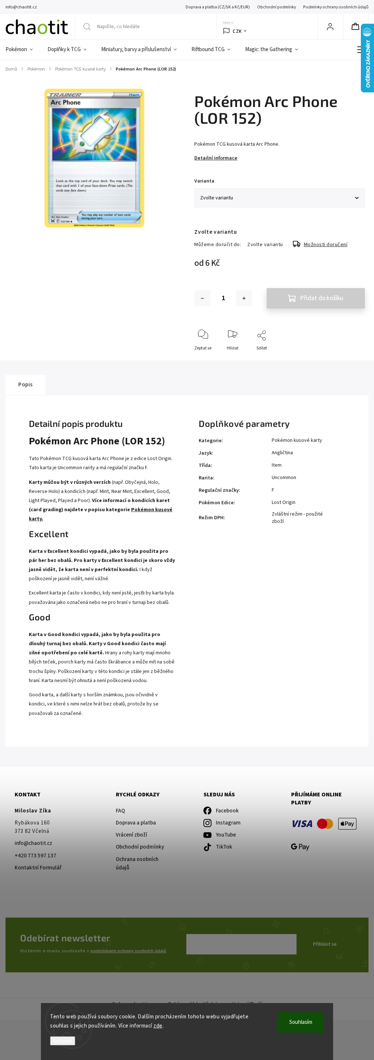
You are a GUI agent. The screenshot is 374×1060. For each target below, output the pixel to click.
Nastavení (62, 1040)
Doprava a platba (136, 823)
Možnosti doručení (326, 244)
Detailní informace (215, 158)
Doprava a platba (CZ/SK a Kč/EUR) (218, 7)
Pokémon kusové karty (297, 440)
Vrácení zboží (131, 835)
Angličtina (282, 452)
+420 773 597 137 (35, 856)
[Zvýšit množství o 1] (244, 298)
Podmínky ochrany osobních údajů (336, 7)
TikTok (224, 847)
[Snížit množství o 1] (202, 298)
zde (158, 1026)
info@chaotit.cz (33, 843)
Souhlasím (300, 1022)
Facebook (227, 811)
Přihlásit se (325, 944)
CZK (237, 31)
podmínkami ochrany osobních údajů (128, 951)
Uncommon (284, 477)
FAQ (120, 811)
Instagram (228, 823)
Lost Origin (283, 502)
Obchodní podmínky (276, 7)
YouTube (226, 835)
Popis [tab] (25, 384)
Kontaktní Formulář (38, 868)
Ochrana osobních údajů (137, 864)
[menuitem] (22, 49)
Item (277, 465)
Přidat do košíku (321, 298)
